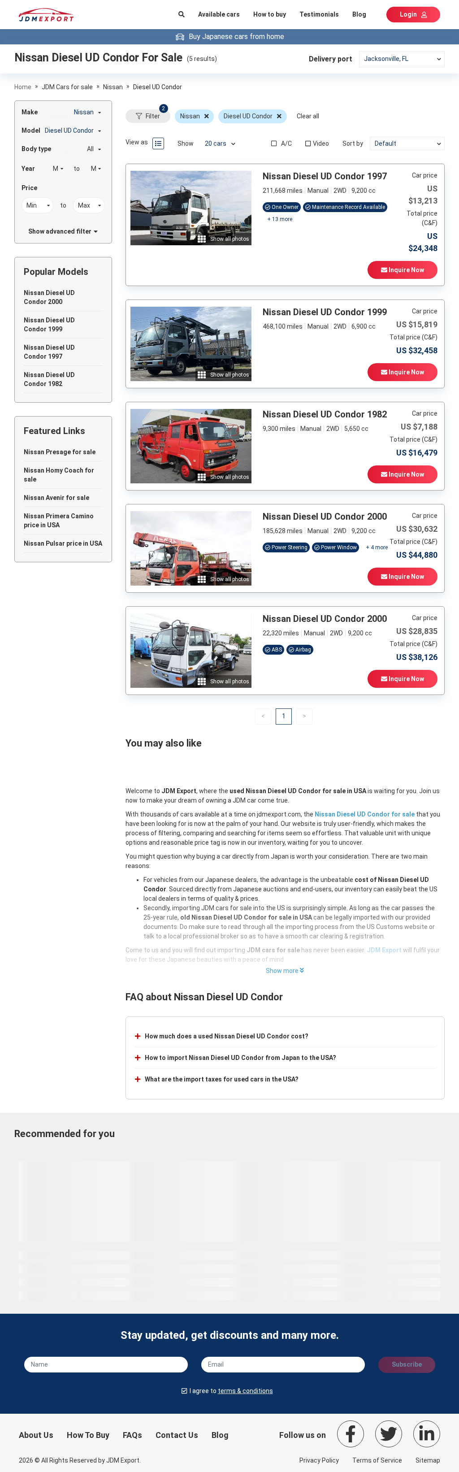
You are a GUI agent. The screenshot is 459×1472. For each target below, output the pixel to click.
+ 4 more (377, 547)
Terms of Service (377, 1460)
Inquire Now (405, 270)
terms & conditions (245, 1390)
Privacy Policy (319, 1460)
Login (408, 14)
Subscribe (407, 1364)
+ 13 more (279, 219)
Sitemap (428, 1460)
